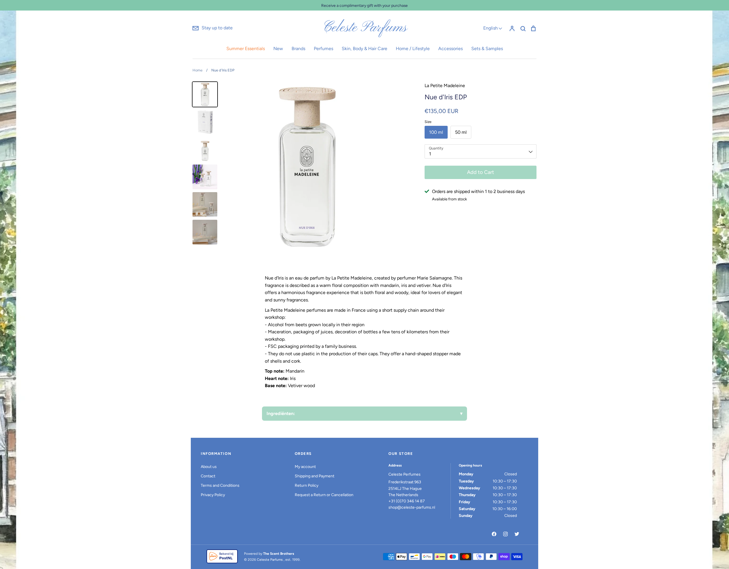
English (490, 28)
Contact (208, 476)
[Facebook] (494, 534)
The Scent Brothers (278, 554)
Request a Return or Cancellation (324, 494)
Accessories (450, 48)
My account (305, 466)
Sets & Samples (487, 48)
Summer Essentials (245, 48)
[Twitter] (517, 534)
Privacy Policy (213, 494)
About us (209, 466)
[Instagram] (505, 534)
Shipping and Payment (314, 476)
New (278, 48)
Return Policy (306, 485)
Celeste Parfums (364, 28)
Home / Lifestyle (413, 48)
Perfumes (323, 48)
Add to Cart (480, 172)
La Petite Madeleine (445, 85)
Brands (298, 48)
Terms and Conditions (220, 485)
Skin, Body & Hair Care (364, 48)
